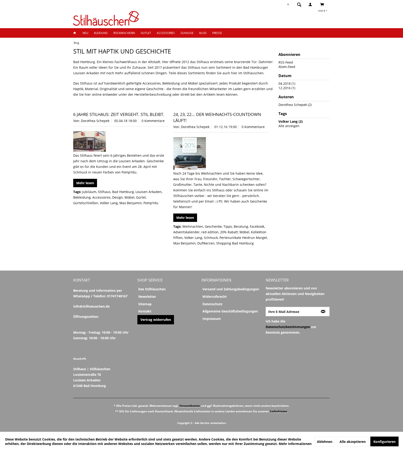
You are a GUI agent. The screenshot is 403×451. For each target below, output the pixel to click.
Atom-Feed (286, 66)
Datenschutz (212, 304)
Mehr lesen (85, 183)
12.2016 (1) (286, 88)
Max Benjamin (130, 203)
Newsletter (147, 296)
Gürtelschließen (85, 203)
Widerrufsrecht (214, 296)
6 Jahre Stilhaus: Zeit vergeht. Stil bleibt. (118, 114)
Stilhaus (104, 192)
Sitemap (145, 304)
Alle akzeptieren (353, 441)
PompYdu (150, 203)
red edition (210, 232)
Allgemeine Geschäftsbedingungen (230, 311)
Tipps (227, 226)
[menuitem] (300, 4)
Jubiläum (89, 192)
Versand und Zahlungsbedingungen (230, 289)
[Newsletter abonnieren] (323, 311)
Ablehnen (324, 441)
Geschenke (213, 226)
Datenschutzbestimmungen (288, 327)
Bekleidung (82, 197)
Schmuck (211, 237)
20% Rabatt (229, 232)
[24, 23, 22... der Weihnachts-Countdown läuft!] (221, 153)
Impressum (211, 318)
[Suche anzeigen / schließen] (299, 4)
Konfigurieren (384, 441)
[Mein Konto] (311, 4)
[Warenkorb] (323, 4)
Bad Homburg (123, 192)
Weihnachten (192, 226)
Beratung (241, 226)
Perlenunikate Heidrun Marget (243, 237)
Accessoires (101, 197)
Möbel (129, 197)
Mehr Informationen (295, 443)
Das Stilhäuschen (152, 289)
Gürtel (141, 197)
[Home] (76, 33)
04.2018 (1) (286, 83)
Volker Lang (109, 203)
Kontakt (144, 311)
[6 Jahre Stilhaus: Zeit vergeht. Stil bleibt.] (121, 141)
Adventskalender (186, 232)
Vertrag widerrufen (155, 319)
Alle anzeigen (288, 126)
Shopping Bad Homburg (235, 243)
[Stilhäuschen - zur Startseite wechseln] (106, 18)
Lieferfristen (278, 411)
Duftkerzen (206, 243)
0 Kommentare (153, 121)
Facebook (257, 226)
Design (117, 197)
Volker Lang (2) (290, 121)
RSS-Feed (285, 62)
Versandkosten (189, 406)
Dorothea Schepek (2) (295, 104)
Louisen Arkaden (148, 192)
